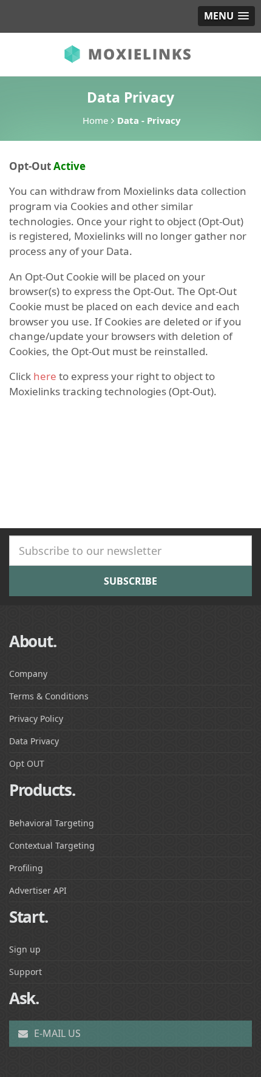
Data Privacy (34, 741)
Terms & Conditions (49, 696)
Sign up (25, 949)
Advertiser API (38, 890)
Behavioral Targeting (51, 823)
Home (95, 120)
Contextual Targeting (52, 845)
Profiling (26, 868)
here (44, 376)
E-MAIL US (56, 1033)
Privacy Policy (36, 718)
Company (28, 673)
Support (25, 971)
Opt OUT (26, 763)
